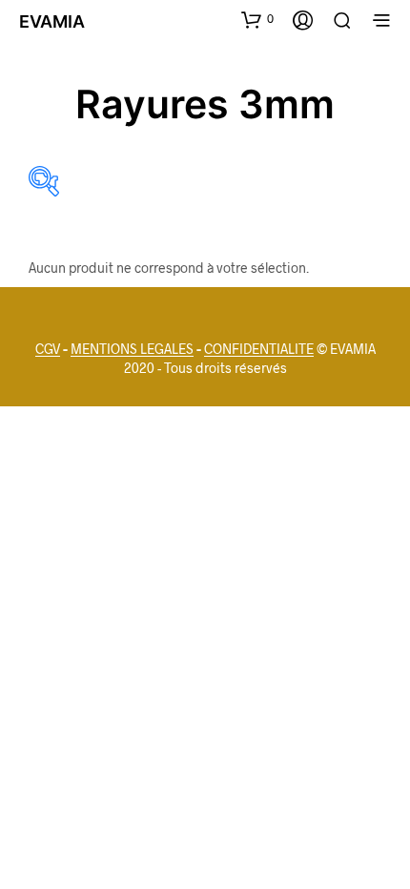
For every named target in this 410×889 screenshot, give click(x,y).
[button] (257, 19)
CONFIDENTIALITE (259, 349)
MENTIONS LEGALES (132, 349)
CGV (47, 349)
